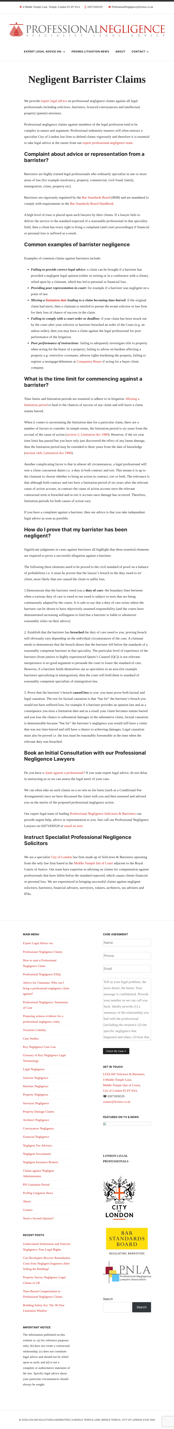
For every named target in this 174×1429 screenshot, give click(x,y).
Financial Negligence (36, 1136)
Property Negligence (35, 1094)
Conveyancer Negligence (38, 1128)
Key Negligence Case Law (39, 1047)
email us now (73, 826)
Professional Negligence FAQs (42, 974)
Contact (138, 51)
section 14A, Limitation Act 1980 (48, 453)
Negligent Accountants (37, 1153)
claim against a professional (63, 773)
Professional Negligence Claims (42, 952)
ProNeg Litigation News (90, 51)
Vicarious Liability (34, 1030)
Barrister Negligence (35, 1086)
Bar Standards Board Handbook (92, 203)
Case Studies (31, 1038)
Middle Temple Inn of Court (93, 863)
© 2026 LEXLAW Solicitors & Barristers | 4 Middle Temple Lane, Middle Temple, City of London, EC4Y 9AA (87, 1419)
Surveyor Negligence (36, 1103)
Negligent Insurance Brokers (40, 1162)
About (120, 51)
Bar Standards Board (96, 197)
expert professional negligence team (108, 143)
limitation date (56, 300)
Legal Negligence (34, 1069)
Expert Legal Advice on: (43, 51)
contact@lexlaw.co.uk (116, 1101)
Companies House (89, 361)
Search (108, 1299)
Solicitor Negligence (35, 1078)
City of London (61, 857)
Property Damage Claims (38, 1111)
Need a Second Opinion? (38, 1218)
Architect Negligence (36, 1120)
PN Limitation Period (36, 1184)
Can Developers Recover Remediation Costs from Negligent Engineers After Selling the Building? (46, 1263)
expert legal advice (54, 101)
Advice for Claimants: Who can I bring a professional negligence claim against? (46, 988)
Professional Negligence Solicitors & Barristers (103, 813)
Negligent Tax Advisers (37, 1145)
